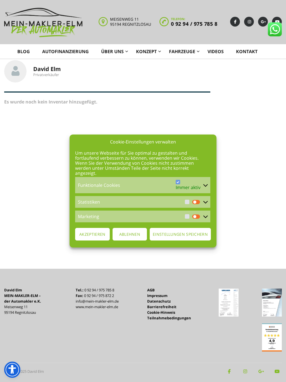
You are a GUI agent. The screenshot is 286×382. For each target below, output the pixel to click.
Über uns (112, 51)
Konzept (146, 51)
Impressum (157, 295)
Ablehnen (129, 234)
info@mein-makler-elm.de (97, 301)
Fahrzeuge (182, 51)
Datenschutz (159, 301)
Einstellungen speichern (180, 234)
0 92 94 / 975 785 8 (194, 23)
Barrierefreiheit (162, 306)
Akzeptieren (92, 234)
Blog (23, 51)
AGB (151, 290)
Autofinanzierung (65, 51)
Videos (216, 51)
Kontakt (247, 51)
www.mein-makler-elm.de (97, 306)
